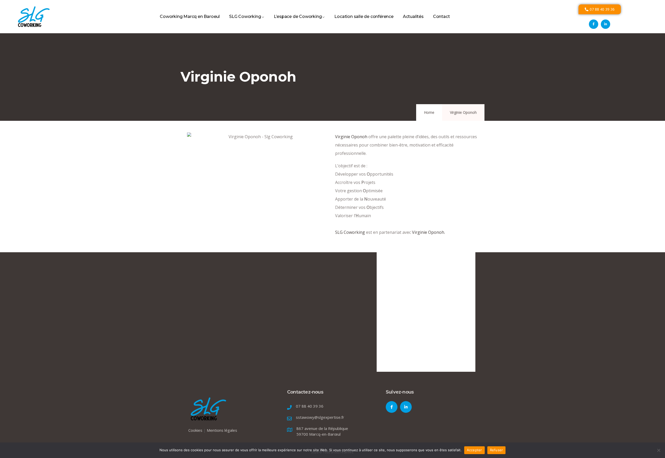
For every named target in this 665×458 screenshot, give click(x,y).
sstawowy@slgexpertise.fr (320, 417)
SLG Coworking (245, 16)
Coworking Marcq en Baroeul (190, 16)
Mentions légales (222, 430)
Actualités (413, 16)
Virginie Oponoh (351, 137)
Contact (441, 16)
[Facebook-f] (593, 24)
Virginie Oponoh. (428, 232)
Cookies (195, 430)
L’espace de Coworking (298, 16)
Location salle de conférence (363, 16)
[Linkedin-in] (605, 24)
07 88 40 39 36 (309, 406)
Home (429, 112)
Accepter (474, 450)
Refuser (496, 450)
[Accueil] (33, 17)
